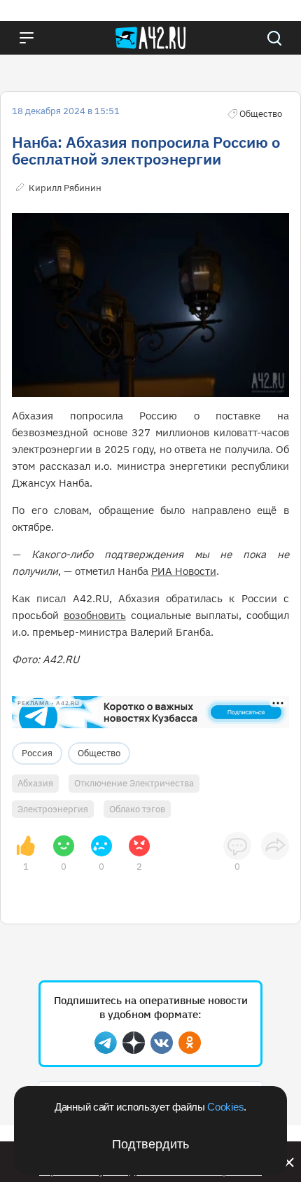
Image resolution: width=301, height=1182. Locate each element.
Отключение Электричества (134, 783)
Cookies (225, 1107)
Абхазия (35, 783)
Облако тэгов (137, 809)
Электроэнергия (53, 809)
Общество (99, 753)
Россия (37, 753)
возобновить (95, 615)
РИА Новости (183, 571)
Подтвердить (150, 1144)
